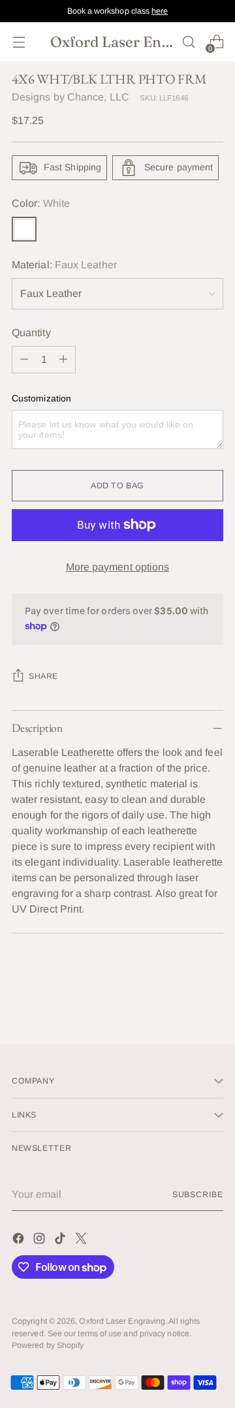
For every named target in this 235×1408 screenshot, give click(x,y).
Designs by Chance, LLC (70, 96)
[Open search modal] (188, 42)
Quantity (31, 332)
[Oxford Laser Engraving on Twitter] (82, 1240)
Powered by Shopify (48, 1345)
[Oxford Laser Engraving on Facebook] (19, 1240)
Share (43, 676)
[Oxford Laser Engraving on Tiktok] (61, 1240)
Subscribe (197, 1194)
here (159, 11)
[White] (24, 229)
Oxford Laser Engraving (122, 1321)
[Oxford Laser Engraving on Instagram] (40, 1240)
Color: (41, 203)
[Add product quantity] (63, 360)
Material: (64, 264)
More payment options (118, 566)
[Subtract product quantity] (24, 360)
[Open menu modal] (18, 42)
